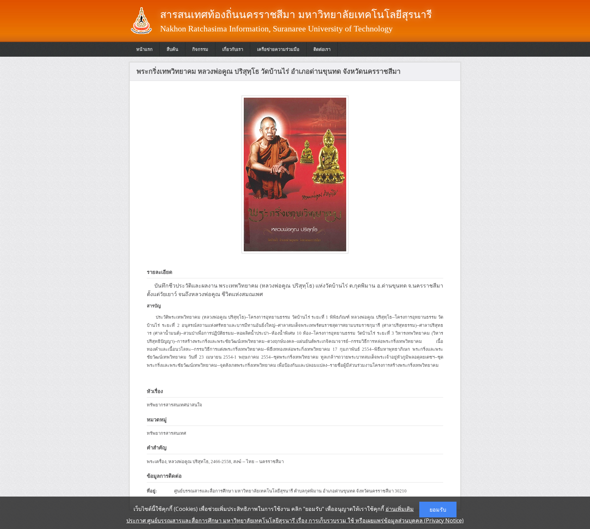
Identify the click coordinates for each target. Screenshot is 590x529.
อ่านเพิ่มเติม (399, 509)
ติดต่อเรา (322, 49)
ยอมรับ (438, 509)
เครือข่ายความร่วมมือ (278, 49)
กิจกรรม (200, 49)
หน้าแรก (144, 49)
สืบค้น (172, 49)
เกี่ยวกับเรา (232, 49)
